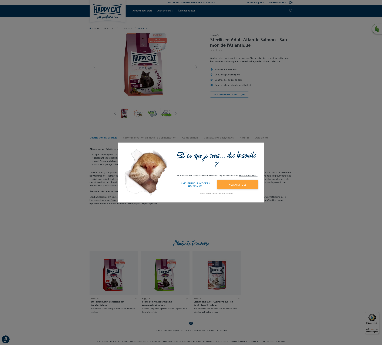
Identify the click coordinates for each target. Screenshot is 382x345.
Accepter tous (237, 184)
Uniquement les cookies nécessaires (195, 185)
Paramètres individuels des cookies (216, 193)
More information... (248, 175)
